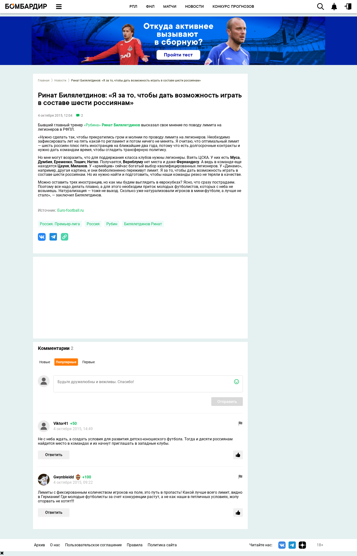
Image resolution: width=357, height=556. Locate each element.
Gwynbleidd (63, 477)
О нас (55, 545)
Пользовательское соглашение (93, 545)
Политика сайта (162, 545)
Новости (60, 80)
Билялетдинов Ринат (143, 224)
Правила (135, 545)
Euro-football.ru (70, 210)
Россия (93, 224)
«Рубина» (92, 125)
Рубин (111, 224)
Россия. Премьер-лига (60, 224)
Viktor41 (60, 423)
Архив (39, 545)
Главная (44, 80)
